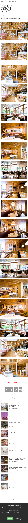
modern (16, 397)
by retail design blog (13, 408)
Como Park (12, 63)
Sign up (14, 1)
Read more (17, 510)
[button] (2, 512)
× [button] (26, 504)
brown (5, 397)
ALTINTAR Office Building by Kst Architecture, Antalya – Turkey (17, 477)
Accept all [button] (10, 518)
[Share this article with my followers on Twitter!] (11, 389)
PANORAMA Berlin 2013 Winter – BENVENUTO (17, 406)
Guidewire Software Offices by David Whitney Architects (17, 459)
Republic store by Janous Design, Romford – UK (18, 468)
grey (13, 397)
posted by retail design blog (7, 18)
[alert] (14, 513)
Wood (14, 398)
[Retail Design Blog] (14, 8)
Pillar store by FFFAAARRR (15, 450)
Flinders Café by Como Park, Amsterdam (13, 16)
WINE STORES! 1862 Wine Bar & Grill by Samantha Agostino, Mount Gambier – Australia (17, 423)
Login (9, 1)
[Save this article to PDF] (20, 389)
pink (19, 397)
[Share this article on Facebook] (7, 389)
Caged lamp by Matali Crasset (17, 415)
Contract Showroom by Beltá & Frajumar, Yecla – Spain (17, 441)
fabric (10, 397)
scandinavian (23, 397)
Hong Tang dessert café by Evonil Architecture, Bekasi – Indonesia (18, 433)
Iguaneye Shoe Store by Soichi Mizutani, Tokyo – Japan (17, 485)
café (8, 397)
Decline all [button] (17, 518)
